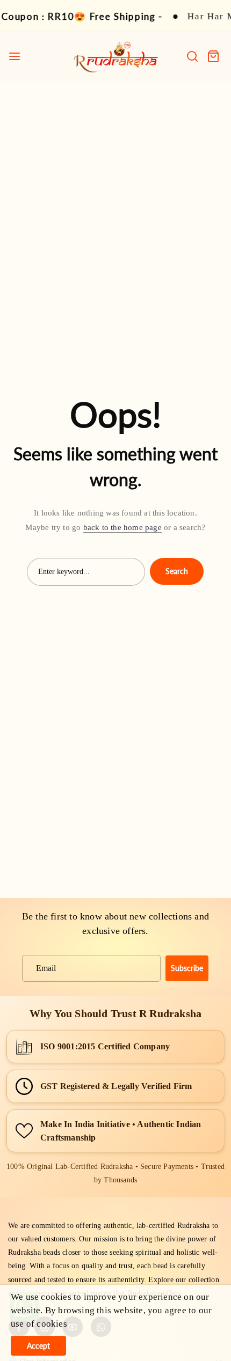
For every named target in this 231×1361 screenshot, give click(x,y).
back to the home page (122, 527)
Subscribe (187, 968)
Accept (38, 1345)
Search (176, 571)
